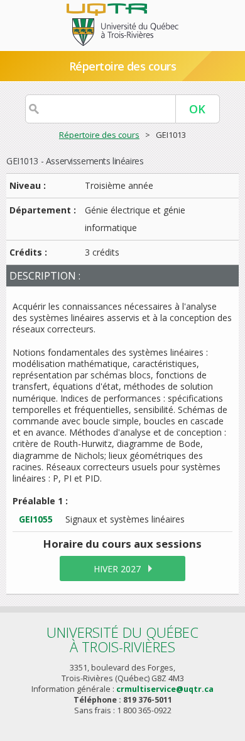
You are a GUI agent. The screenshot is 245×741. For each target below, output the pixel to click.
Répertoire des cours (99, 134)
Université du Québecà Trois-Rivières (122, 639)
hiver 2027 (117, 569)
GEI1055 (36, 519)
